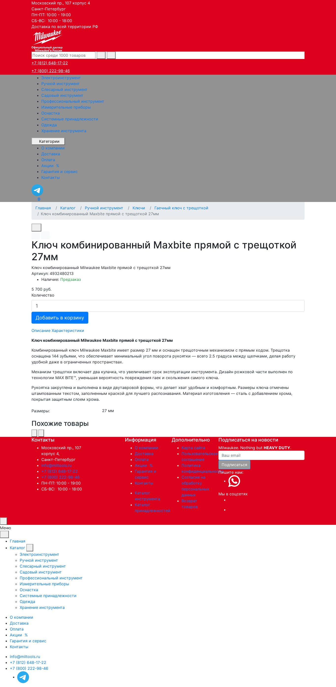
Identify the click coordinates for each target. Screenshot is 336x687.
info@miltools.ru (56, 465)
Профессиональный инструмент (72, 101)
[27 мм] (203, 411)
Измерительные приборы (66, 107)
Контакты (144, 483)
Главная (17, 541)
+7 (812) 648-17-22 (49, 62)
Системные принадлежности (69, 118)
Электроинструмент (61, 77)
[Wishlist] (35, 235)
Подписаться (234, 464)
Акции (144, 465)
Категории (49, 141)
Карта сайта (193, 447)
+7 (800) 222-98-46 (50, 70)
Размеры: (40, 410)
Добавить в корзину (60, 318)
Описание (40, 330)
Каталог (17, 547)
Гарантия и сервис (28, 640)
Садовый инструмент (62, 95)
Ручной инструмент (60, 83)
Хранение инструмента (63, 130)
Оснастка (50, 113)
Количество (42, 295)
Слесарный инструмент (64, 89)
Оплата (142, 459)
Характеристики (68, 330)
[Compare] (45, 235)
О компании (146, 447)
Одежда (49, 124)
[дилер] (47, 40)
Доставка (144, 453)
